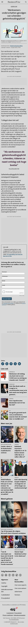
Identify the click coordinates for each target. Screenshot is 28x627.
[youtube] (6, 575)
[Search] (26, 2)
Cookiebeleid (10, 613)
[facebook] (9, 575)
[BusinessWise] (14, 2)
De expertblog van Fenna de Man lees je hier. (12, 255)
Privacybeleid (18, 613)
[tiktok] (17, 575)
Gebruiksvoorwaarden (19, 615)
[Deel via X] (15, 363)
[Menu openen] (2, 2)
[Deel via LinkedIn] (19, 363)
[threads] (20, 575)
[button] (8, 615)
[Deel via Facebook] (11, 363)
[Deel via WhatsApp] (6, 363)
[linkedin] (2, 575)
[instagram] (13, 575)
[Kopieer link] (2, 363)
